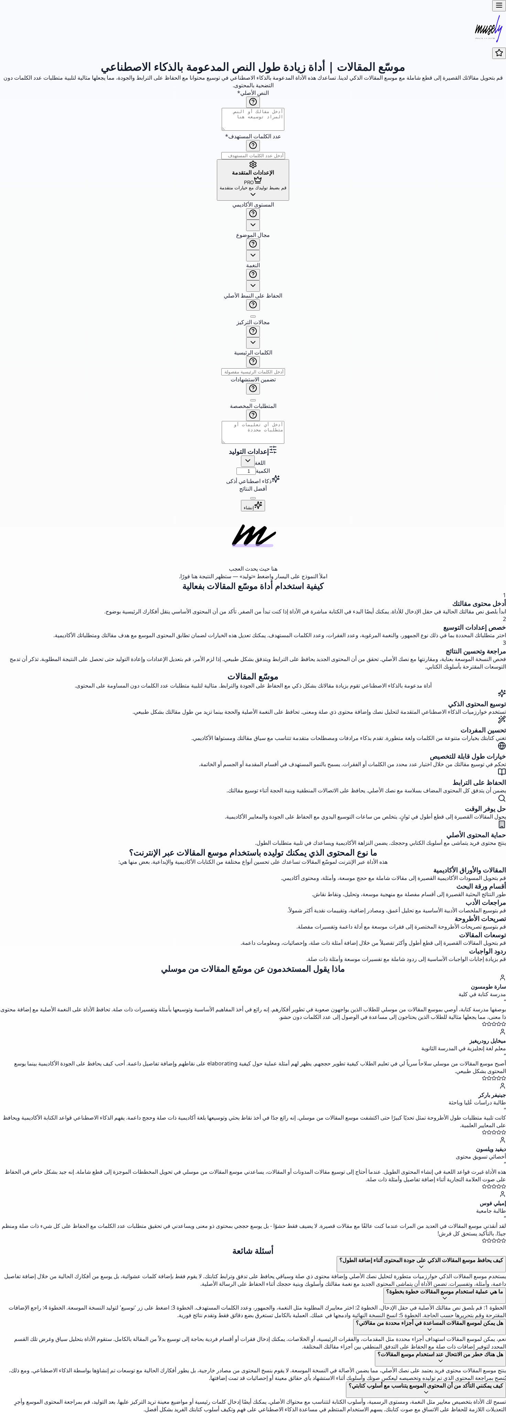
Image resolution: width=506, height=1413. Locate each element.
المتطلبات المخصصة (253, 406)
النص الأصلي (253, 93)
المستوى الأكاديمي (253, 204)
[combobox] (253, 225)
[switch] (253, 316)
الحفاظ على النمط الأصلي (253, 295)
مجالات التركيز (253, 322)
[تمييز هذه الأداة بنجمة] (499, 53)
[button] (253, 323)
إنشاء (249, 507)
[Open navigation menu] (499, 5)
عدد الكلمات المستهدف (253, 136)
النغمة (253, 265)
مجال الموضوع (253, 235)
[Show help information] (253, 102)
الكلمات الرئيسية (253, 352)
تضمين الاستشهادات (253, 379)
